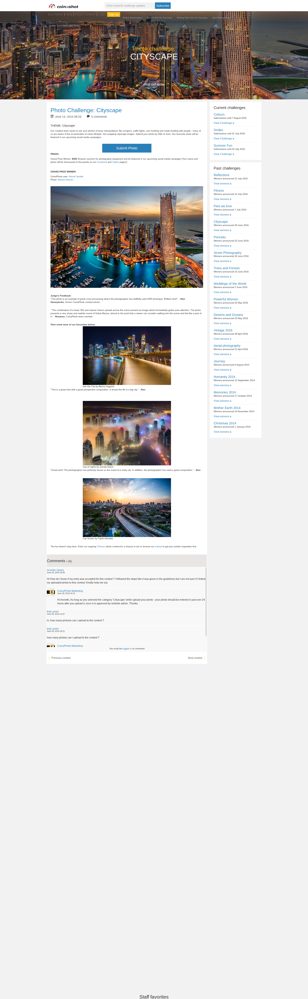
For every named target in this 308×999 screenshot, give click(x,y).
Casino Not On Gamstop (159, 17)
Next (195, 658)
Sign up (114, 14)
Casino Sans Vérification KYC (64, 25)
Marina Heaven (65, 179)
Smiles (218, 130)
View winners (222, 183)
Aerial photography (227, 345)
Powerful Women (226, 299)
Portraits (220, 237)
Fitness (101, 546)
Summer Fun (223, 145)
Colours (219, 114)
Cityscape (221, 221)
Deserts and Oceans (228, 314)
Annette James (55, 570)
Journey (219, 361)
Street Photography (227, 252)
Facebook (102, 162)
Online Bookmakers (132, 17)
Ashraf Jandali (76, 176)
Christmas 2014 (225, 423)
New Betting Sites (221, 17)
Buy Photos (55, 14)
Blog (69, 14)
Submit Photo (126, 148)
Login (102, 14)
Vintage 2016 (223, 330)
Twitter (115, 162)
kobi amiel (53, 611)
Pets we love (223, 206)
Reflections (221, 175)
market (158, 546)
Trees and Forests (227, 268)
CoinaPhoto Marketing (70, 591)
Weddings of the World (230, 283)
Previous (60, 658)
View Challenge (223, 123)
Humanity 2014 (224, 377)
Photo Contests (85, 14)
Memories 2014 (225, 392)
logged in (127, 648)
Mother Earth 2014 (227, 408)
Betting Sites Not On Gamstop (192, 17)
